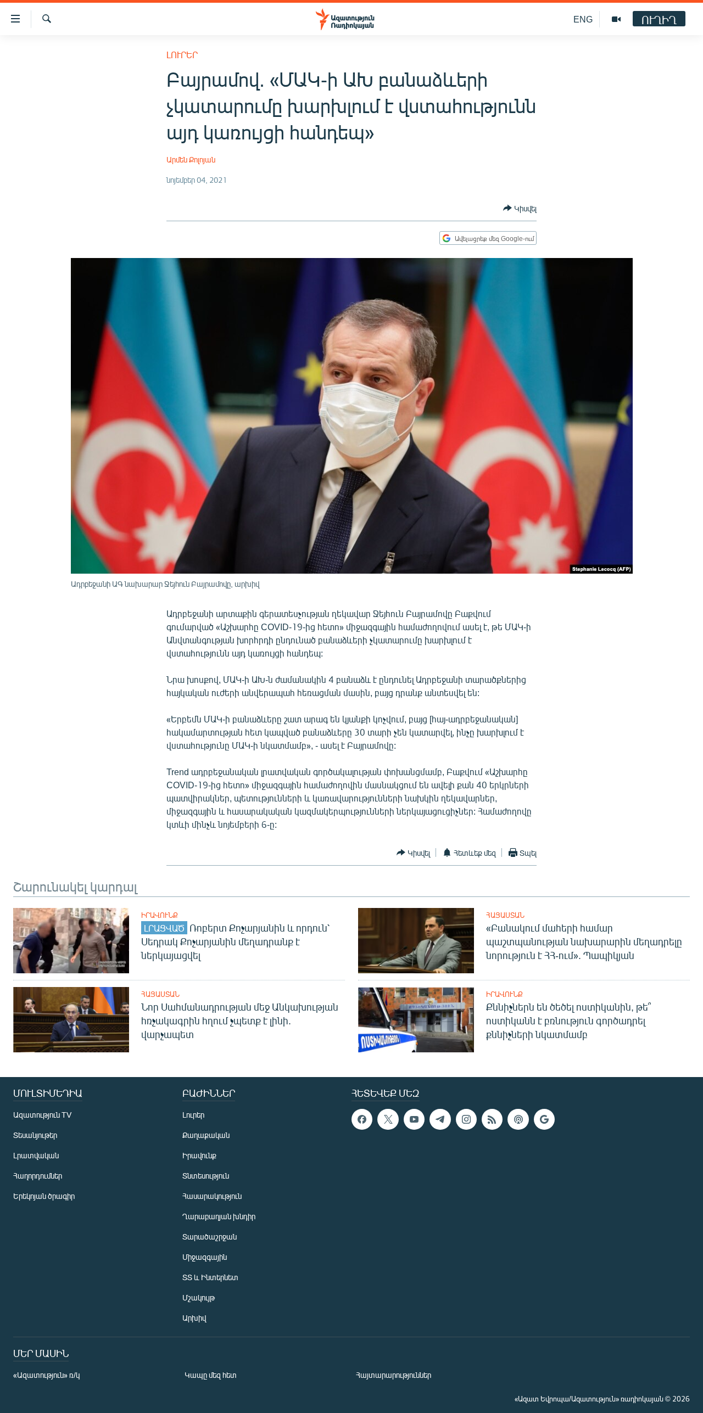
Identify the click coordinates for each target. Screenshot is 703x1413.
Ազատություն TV (42, 1114)
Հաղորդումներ (37, 1175)
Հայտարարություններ (393, 1375)
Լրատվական (36, 1155)
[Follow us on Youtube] (414, 1119)
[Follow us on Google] (544, 1119)
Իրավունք (159, 915)
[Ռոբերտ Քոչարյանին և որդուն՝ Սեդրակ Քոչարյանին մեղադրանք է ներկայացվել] (71, 940)
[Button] (520, 208)
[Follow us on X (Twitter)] (387, 1119)
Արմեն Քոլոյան (190, 159)
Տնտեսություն (205, 1175)
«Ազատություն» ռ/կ (46, 1375)
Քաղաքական (206, 1135)
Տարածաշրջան (209, 1236)
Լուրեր (182, 54)
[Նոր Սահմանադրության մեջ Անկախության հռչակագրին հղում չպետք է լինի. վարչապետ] (71, 1019)
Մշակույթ (198, 1297)
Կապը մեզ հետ (211, 1375)
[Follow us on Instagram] (466, 1119)
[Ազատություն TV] (616, 19)
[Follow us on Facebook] (362, 1119)
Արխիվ (194, 1317)
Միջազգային (204, 1256)
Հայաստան (505, 915)
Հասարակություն (212, 1196)
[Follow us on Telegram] (439, 1119)
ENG (583, 19)
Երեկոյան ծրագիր (44, 1196)
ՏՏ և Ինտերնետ (210, 1277)
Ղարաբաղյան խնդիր (218, 1216)
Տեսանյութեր (35, 1135)
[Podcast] (517, 1119)
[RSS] (492, 1119)
